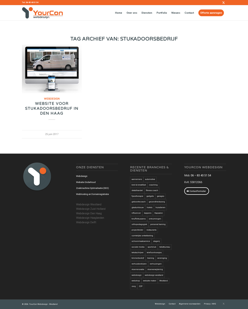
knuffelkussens (139, 219)
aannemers (137, 179)
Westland (163, 281)
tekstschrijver (138, 252)
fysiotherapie (137, 196)
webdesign (137, 275)
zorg (134, 286)
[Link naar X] (223, 2)
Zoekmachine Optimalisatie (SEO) (92, 188)
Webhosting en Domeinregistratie (92, 194)
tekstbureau (164, 247)
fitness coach (152, 190)
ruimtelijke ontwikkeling (142, 236)
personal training (158, 224)
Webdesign (52, 98)
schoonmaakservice (141, 241)
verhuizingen (156, 264)
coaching (153, 185)
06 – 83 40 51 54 (201, 175)
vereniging (162, 258)
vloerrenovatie (138, 269)
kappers (147, 213)
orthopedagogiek (139, 224)
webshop (136, 281)
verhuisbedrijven (139, 264)
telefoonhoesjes (154, 252)
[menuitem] (118, 12)
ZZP (141, 286)
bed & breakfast (139, 185)
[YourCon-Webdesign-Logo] (42, 12)
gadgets (150, 196)
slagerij (156, 241)
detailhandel (137, 190)
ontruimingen (155, 219)
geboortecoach (139, 202)
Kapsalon (159, 213)
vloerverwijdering (155, 269)
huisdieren (160, 207)
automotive (150, 179)
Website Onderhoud (86, 182)
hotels (149, 207)
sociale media (138, 247)
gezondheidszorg (157, 202)
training (150, 258)
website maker (149, 281)
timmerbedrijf (138, 258)
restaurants (151, 230)
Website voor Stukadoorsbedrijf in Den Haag (51, 108)
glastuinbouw (138, 207)
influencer (136, 213)
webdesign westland (154, 275)
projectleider (137, 230)
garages (160, 196)
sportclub (152, 247)
